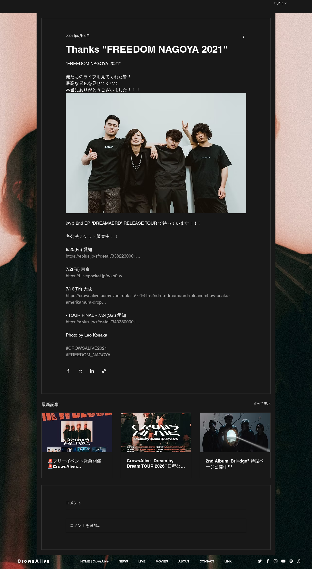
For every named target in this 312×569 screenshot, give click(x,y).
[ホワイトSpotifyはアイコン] (291, 561)
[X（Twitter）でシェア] (80, 371)
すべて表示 (262, 403)
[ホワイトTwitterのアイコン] (260, 561)
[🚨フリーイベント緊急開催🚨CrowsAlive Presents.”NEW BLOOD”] (77, 432)
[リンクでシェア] (104, 371)
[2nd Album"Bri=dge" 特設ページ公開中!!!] (235, 432)
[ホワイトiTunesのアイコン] (299, 561)
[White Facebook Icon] (267, 561)
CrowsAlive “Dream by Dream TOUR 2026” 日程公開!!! (154, 463)
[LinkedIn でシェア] (92, 371)
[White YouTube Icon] (283, 561)
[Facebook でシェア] (68, 371)
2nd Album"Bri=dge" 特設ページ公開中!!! (235, 463)
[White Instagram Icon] (275, 561)
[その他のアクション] (243, 36)
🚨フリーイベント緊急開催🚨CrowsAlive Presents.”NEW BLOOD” (74, 463)
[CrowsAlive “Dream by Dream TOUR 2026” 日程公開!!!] (156, 432)
